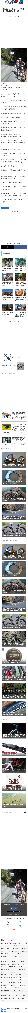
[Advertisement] (14, 32)
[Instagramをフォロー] (8, 925)
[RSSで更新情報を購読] (14, 929)
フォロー (15, 908)
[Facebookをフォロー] (20, 921)
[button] (25, 813)
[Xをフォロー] (8, 921)
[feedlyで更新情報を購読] (20, 925)
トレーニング (6, 208)
